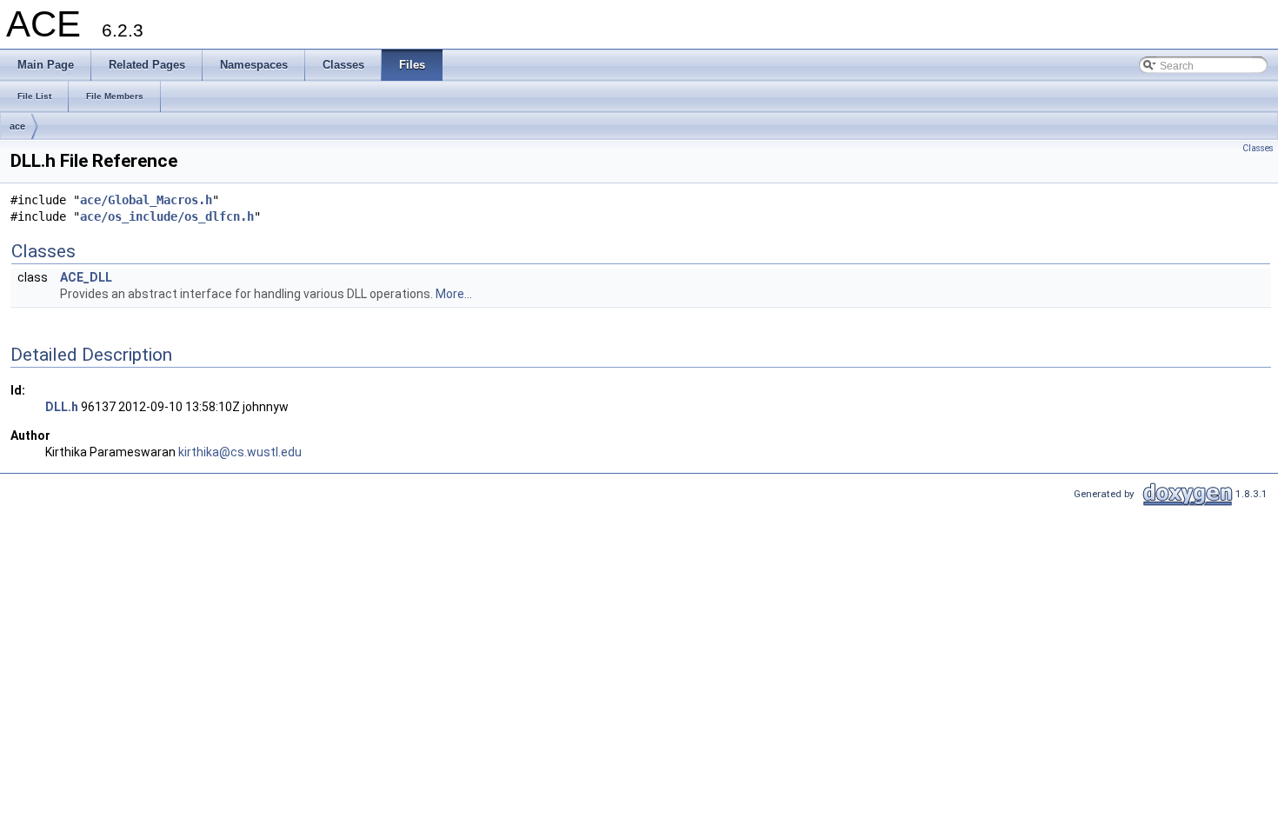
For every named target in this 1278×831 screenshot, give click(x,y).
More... (454, 294)
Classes (1258, 148)
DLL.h (61, 407)
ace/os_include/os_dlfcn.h (167, 216)
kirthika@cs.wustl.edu (240, 452)
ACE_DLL (86, 277)
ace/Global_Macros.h (146, 200)
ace (17, 126)
